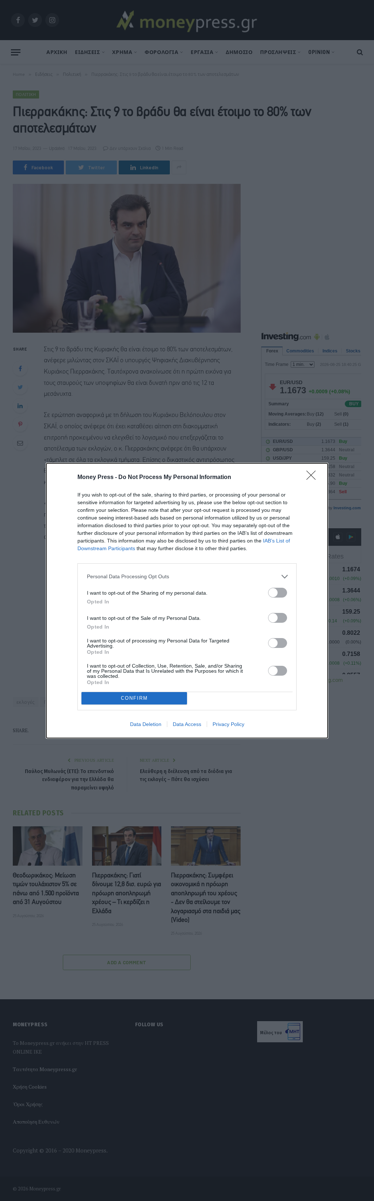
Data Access (187, 724)
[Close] (313, 477)
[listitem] (187, 576)
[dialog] (187, 600)
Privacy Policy (228, 724)
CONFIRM (134, 698)
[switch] (277, 593)
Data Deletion (145, 724)
